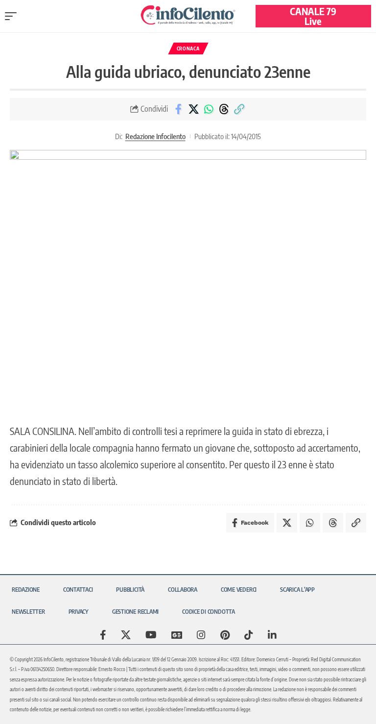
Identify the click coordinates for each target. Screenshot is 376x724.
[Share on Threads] (224, 109)
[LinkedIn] (272, 635)
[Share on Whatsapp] (208, 109)
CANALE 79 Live (313, 16)
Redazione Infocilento (155, 136)
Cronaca (188, 48)
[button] (13, 16)
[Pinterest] (225, 635)
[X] (125, 635)
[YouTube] (151, 635)
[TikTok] (249, 635)
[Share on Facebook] (178, 109)
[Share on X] (193, 109)
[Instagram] (201, 635)
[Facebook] (103, 635)
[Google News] (177, 635)
